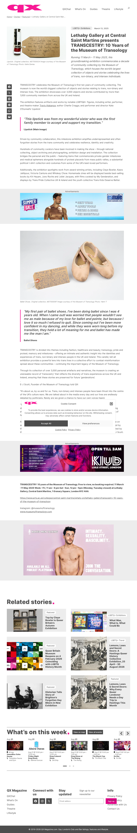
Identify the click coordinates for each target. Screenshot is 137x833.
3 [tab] (73, 766)
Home (9, 17)
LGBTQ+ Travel (117, 640)
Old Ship (55, 760)
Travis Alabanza (48, 105)
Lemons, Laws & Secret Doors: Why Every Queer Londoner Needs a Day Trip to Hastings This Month (118, 695)
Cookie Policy (61, 429)
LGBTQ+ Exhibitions (81, 28)
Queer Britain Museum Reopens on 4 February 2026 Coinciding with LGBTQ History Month (53, 658)
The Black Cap (98, 756)
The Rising (77, 760)
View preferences (91, 423)
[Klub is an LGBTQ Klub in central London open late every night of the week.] (72, 458)
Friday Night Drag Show (33, 757)
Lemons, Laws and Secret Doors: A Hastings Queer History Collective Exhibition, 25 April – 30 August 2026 (118, 656)
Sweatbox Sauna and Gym (15, 759)
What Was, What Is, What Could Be (117, 623)
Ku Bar (116, 756)
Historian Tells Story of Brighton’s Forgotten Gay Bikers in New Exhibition (53, 699)
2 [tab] (70, 766)
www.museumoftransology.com (36, 511)
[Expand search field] (128, 9)
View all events (95, 732)
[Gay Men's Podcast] (68, 574)
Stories (17, 17)
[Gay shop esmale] (72, 206)
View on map (79, 732)
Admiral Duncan (37, 760)
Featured (26, 17)
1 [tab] (65, 766)
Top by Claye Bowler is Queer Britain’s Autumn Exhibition (54, 623)
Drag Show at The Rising (76, 757)
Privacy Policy (74, 429)
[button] (111, 403)
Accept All (46, 423)
